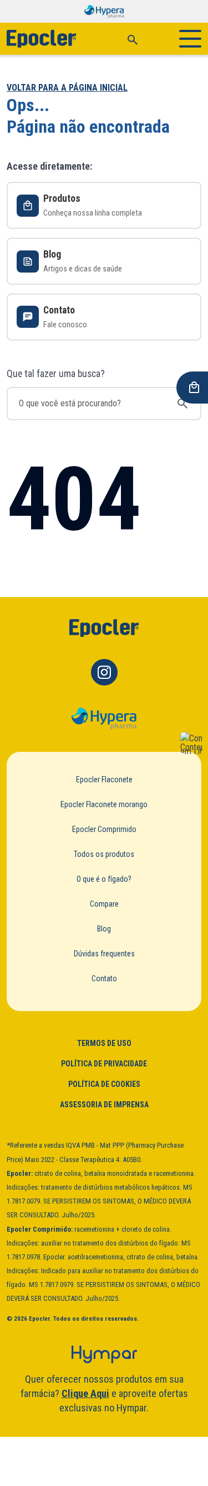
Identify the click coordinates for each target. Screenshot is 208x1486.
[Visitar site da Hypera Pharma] (104, 719)
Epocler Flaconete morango (104, 804)
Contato (104, 978)
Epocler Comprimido (104, 829)
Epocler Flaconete (104, 779)
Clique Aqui (85, 1393)
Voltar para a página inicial (67, 87)
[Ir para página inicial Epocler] (104, 628)
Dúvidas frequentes (104, 953)
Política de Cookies (104, 1084)
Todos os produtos (104, 854)
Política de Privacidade (104, 1063)
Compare (104, 903)
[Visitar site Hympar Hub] (104, 1354)
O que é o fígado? (104, 879)
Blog (104, 928)
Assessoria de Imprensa (104, 1104)
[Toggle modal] (132, 39)
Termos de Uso (104, 1043)
